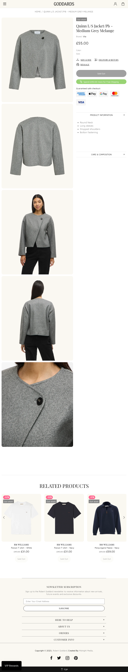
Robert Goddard (64, 4)
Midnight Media (86, 650)
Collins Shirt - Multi (21, 548)
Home (38, 11)
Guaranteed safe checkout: (88, 88)
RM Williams (21, 544)
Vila (84, 36)
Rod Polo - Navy (64, 548)
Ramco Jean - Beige (107, 548)
